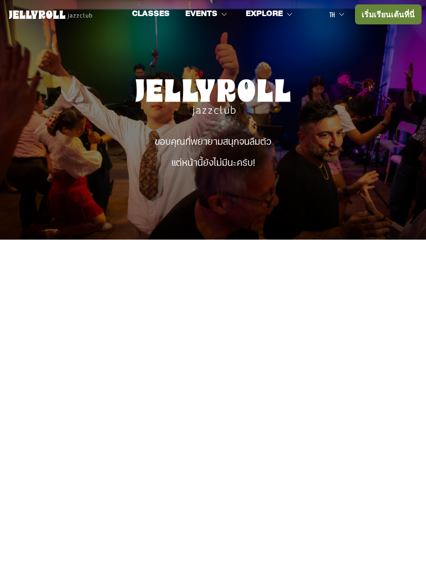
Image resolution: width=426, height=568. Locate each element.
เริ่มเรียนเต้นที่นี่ (388, 14)
